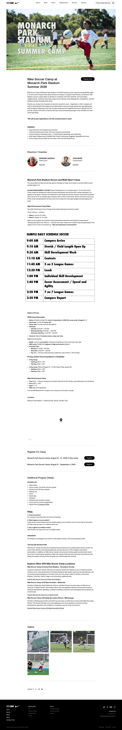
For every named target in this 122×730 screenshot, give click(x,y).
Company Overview (54, 708)
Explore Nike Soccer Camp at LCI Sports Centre (42, 595)
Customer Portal (43, 504)
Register (89, 458)
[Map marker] (61, 420)
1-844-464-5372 (111, 713)
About (8, 717)
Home (8, 709)
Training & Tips (10, 720)
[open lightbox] (38, 641)
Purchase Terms (32, 713)
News (45, 2)
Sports (38, 2)
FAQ (29, 708)
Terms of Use (108, 727)
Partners (52, 713)
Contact (30, 715)
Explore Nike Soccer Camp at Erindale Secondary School (45, 608)
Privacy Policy (101, 727)
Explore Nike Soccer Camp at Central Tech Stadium (44, 579)
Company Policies (32, 711)
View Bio (42, 164)
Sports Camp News (54, 711)
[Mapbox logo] (30, 439)
